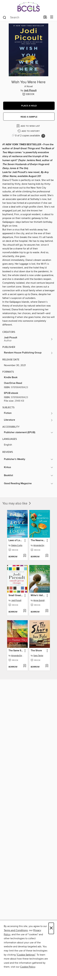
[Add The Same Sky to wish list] (25, 666)
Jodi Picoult (30, 90)
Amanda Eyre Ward (40, 545)
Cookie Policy (27, 966)
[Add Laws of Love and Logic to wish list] (25, 556)
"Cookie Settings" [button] (25, 954)
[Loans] (45, 18)
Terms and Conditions (16, 930)
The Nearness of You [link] (38, 540)
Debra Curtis (16, 545)
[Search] (4, 17)
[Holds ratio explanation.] (43, 136)
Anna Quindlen (40, 600)
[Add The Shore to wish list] (47, 666)
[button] (29, 106)
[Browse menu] (52, 17)
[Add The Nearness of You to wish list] (47, 556)
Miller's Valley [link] (38, 595)
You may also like (15, 503)
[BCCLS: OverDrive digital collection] (28, 7)
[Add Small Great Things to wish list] (25, 611)
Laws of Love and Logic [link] (16, 540)
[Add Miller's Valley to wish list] (47, 611)
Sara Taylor (38, 655)
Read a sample (29, 116)
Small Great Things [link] (16, 595)
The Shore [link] (36, 650)
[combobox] (22, 17)
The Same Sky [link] (16, 650)
